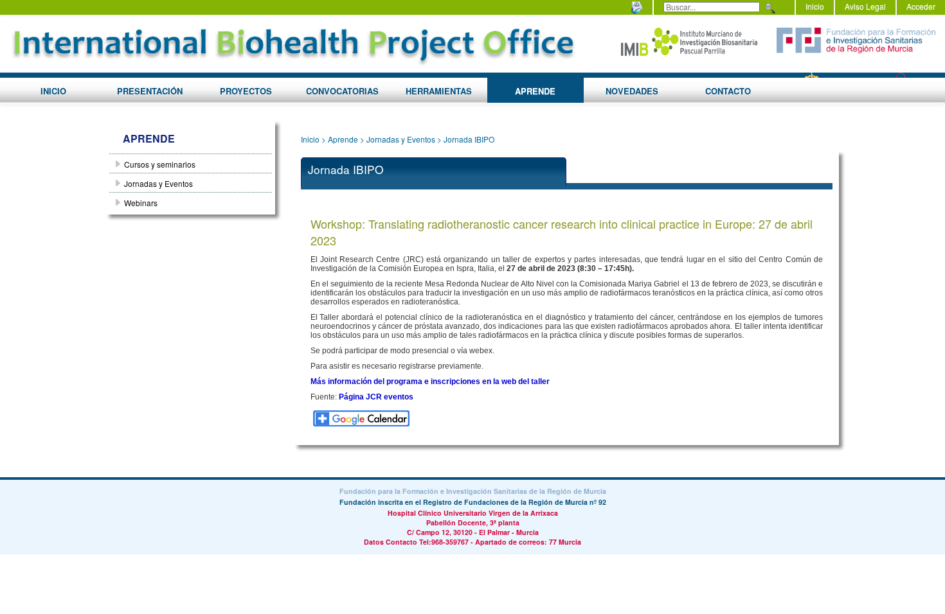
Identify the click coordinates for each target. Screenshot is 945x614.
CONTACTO (728, 91)
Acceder (920, 6)
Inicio (815, 6)
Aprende (535, 91)
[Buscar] (768, 8)
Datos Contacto (390, 542)
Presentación (150, 91)
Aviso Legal (865, 6)
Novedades (632, 91)
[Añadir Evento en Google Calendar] (361, 417)
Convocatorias (342, 91)
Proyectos (246, 91)
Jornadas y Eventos (400, 139)
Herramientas (439, 91)
